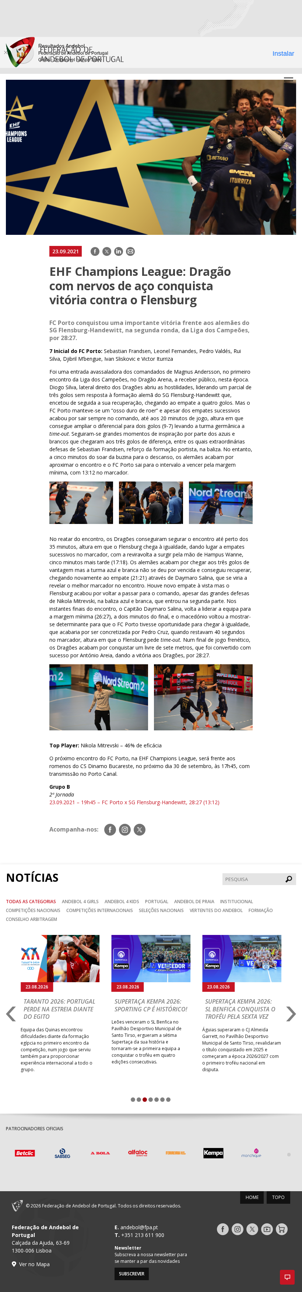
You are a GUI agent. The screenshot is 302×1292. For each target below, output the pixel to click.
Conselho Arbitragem (31, 919)
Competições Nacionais (33, 910)
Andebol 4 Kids (122, 901)
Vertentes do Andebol (216, 910)
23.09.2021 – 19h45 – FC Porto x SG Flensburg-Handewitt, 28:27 (125, 802)
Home (252, 1197)
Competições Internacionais (99, 910)
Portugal (156, 901)
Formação (261, 910)
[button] (287, 1277)
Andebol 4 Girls (80, 901)
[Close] (5, 52)
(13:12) (211, 802)
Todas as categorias (31, 901)
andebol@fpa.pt (139, 1227)
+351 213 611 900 (142, 1234)
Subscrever (131, 1274)
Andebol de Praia (194, 901)
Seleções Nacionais (161, 910)
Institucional (236, 901)
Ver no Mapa (34, 1264)
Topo (278, 1197)
